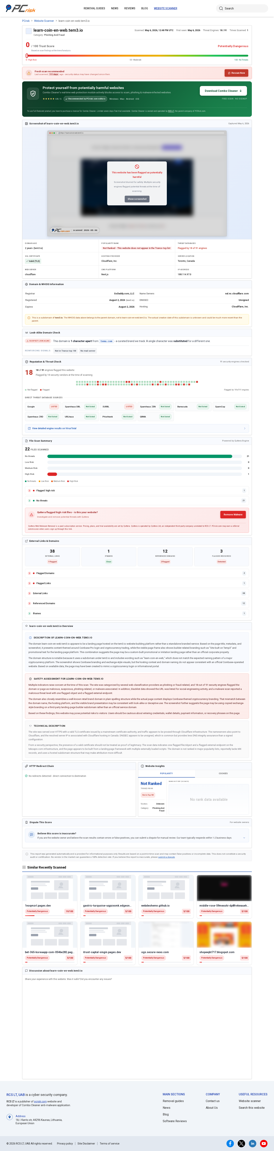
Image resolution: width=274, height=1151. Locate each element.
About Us (212, 1107)
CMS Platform (108, 270)
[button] (137, 835)
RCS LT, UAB (16, 1095)
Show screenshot (137, 199)
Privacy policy (65, 1143)
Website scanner (250, 1101)
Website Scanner (165, 8)
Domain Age (31, 243)
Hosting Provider (110, 256)
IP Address (183, 270)
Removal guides (94, 8)
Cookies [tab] (223, 773)
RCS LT (171, 111)
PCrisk (26, 20)
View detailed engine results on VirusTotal (54, 428)
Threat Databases (187, 243)
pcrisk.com (40, 1101)
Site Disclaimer (86, 1143)
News (114, 8)
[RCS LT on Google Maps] (10, 1119)
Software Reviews (175, 1121)
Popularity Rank (110, 243)
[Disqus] (137, 1030)
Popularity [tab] (166, 773)
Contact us (213, 1101)
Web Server (30, 270)
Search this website (252, 1107)
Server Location (186, 256)
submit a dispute (166, 857)
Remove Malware (233, 514)
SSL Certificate (32, 256)
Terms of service (109, 1143)
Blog (144, 8)
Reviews (129, 8)
